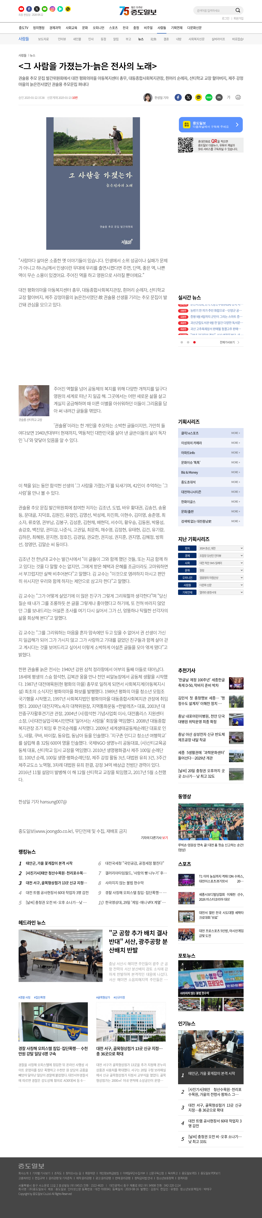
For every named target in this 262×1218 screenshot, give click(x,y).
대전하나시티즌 (191, 491)
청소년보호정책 (165, 1178)
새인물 (77, 39)
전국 (125, 27)
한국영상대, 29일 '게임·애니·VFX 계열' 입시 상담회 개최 (136, 902)
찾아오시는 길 (73, 1173)
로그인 (225, 18)
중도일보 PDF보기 (210, 1173)
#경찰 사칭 (24, 997)
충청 (136, 27)
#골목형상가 (103, 997)
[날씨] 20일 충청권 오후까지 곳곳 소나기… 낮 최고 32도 (201, 773)
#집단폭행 (39, 997)
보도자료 (43, 39)
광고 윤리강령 (103, 1178)
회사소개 (23, 1173)
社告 (153, 39)
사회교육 (71, 27)
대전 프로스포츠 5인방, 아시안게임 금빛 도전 (221, 932)
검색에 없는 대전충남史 (196, 521)
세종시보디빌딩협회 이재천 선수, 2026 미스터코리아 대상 (221, 896)
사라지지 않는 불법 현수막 (124, 882)
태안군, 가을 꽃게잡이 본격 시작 (49, 863)
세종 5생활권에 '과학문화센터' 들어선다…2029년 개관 (201, 755)
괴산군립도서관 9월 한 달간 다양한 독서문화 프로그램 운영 (217, 319)
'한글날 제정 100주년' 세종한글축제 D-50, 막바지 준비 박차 (201, 682)
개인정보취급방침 (109, 1173)
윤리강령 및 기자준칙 (60, 1178)
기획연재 (176, 27)
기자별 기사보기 (41, 1173)
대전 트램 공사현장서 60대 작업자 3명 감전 (57, 892)
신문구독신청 (156, 1173)
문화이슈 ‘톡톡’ (190, 462)
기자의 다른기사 (154, 837)
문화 (85, 27)
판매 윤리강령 (122, 1178)
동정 (103, 39)
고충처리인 (24, 1178)
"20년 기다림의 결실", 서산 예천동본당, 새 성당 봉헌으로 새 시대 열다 (217, 332)
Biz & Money (189, 472)
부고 (128, 39)
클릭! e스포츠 (190, 433)
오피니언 (98, 27)
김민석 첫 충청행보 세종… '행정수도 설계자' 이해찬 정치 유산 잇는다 (201, 700)
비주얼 (148, 27)
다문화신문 (194, 27)
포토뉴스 (186, 955)
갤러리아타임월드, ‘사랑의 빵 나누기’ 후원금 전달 (136, 873)
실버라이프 (218, 39)
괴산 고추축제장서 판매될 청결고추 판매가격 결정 (217, 325)
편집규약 (40, 1178)
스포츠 (113, 27)
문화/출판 (187, 511)
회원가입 (238, 18)
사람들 (161, 27)
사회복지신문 (196, 39)
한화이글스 (188, 501)
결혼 (166, 39)
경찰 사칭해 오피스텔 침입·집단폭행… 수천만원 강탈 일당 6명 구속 (136, 892)
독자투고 (173, 1173)
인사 (91, 39)
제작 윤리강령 (83, 1178)
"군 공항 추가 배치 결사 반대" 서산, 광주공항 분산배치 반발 (138, 941)
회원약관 (90, 1173)
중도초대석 (188, 482)
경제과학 (55, 27)
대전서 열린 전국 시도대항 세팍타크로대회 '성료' (221, 914)
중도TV (23, 27)
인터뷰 (62, 39)
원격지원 (182, 1178)
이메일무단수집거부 (134, 1173)
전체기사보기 (227, 342)
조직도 (58, 1173)
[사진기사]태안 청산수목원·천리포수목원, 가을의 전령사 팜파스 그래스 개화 (57, 873)
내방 (178, 39)
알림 (116, 39)
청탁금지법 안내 (143, 1178)
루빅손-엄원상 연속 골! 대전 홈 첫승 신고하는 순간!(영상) (211, 847)
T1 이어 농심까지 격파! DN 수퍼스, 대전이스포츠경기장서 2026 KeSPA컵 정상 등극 (221, 878)
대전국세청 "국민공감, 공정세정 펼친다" (134, 863)
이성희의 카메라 (191, 442)
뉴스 (140, 39)
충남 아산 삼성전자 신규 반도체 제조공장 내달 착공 (201, 737)
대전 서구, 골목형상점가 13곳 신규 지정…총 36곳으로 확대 (57, 882)
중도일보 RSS (189, 1173)
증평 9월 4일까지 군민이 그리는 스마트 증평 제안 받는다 (217, 313)
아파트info (188, 452)
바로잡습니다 (240, 39)
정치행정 (38, 27)
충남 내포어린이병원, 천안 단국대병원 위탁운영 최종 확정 (201, 718)
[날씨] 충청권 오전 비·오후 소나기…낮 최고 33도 (57, 902)
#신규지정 (119, 997)
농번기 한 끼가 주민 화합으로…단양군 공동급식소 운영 (217, 307)
